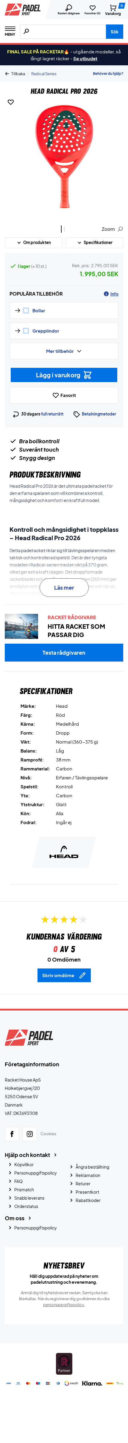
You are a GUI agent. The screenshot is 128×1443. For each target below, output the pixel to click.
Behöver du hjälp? (108, 73)
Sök (114, 31)
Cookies (48, 1133)
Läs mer (64, 587)
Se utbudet (85, 58)
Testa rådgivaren (64, 652)
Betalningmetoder (99, 414)
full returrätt (52, 414)
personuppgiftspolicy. (64, 1304)
